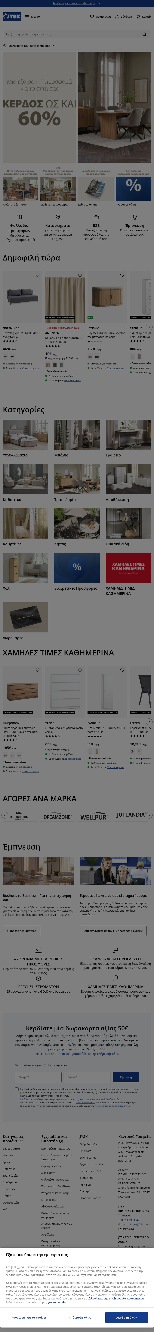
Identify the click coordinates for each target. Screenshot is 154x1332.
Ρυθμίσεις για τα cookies (29, 1317)
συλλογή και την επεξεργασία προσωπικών (115, 1298)
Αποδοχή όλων (126, 1317)
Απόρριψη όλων (80, 1317)
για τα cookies (57, 1302)
